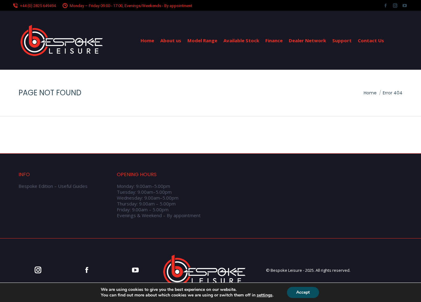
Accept (303, 292)
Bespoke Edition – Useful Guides (53, 186)
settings (264, 295)
